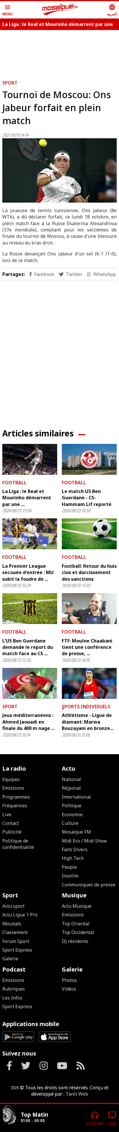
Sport (10, 83)
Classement (15, 932)
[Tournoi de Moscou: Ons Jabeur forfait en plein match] (59, 170)
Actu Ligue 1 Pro (20, 914)
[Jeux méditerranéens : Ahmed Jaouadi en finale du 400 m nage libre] (29, 683)
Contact (10, 823)
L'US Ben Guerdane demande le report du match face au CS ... (27, 647)
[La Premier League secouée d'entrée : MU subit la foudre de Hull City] (29, 533)
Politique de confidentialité (18, 844)
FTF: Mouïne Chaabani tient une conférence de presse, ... (87, 647)
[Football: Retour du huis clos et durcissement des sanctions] (89, 533)
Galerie (10, 958)
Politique (71, 805)
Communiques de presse (88, 884)
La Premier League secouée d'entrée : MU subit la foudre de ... (28, 572)
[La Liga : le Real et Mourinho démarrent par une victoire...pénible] (29, 459)
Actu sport (13, 906)
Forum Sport (15, 941)
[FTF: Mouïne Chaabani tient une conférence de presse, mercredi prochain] (89, 608)
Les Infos (12, 998)
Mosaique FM (76, 832)
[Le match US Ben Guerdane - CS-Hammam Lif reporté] (89, 459)
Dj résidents (75, 941)
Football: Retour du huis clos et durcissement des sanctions (89, 572)
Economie (72, 814)
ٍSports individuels (86, 706)
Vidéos (69, 989)
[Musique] (9, 1115)
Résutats (11, 923)
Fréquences (14, 805)
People (69, 867)
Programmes (16, 797)
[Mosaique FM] (60, 10)
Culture (70, 823)
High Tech (73, 858)
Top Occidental (78, 932)
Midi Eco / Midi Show (84, 841)
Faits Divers (75, 849)
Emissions (13, 788)
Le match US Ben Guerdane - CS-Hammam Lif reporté (86, 497)
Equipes (11, 779)
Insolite (70, 876)
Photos (69, 980)
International (76, 797)
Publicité (12, 832)
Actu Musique (77, 906)
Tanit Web (77, 1094)
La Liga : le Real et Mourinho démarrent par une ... (26, 497)
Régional (71, 788)
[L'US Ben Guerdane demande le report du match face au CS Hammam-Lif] (29, 608)
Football (14, 482)
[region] (59, 52)
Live (6, 814)
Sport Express (17, 950)
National (71, 779)
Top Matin (34, 1114)
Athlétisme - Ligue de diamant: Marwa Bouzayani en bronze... (88, 721)
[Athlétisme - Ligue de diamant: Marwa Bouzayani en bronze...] (89, 683)
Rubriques (13, 989)
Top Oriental (76, 923)
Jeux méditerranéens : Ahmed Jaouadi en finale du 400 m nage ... (28, 721)
